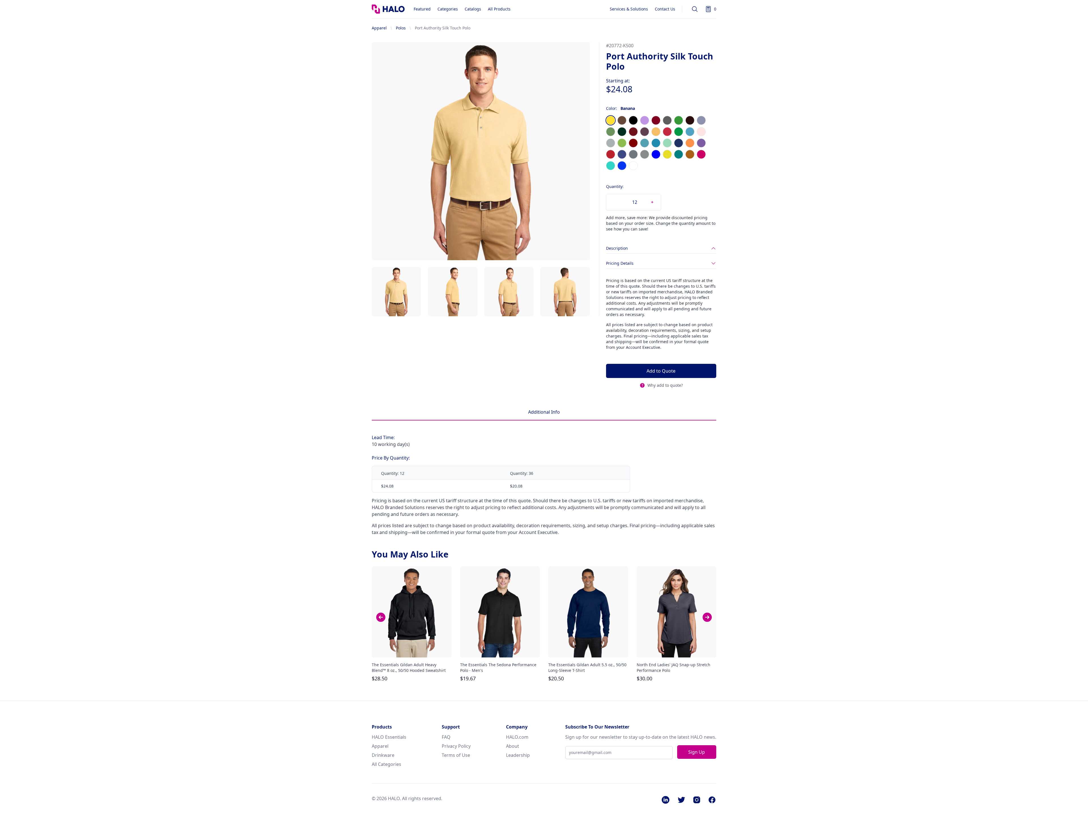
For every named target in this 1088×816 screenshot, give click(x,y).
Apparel (379, 28)
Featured (422, 9)
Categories (447, 9)
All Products (499, 9)
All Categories (386, 764)
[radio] (610, 120)
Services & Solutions (629, 9)
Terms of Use (456, 755)
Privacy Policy (456, 746)
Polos (401, 28)
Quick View (412, 648)
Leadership (518, 755)
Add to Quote (661, 371)
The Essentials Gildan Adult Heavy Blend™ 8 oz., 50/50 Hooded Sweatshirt (409, 667)
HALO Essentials (389, 737)
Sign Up (696, 752)
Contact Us (665, 9)
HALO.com (517, 737)
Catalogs (473, 9)
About (512, 746)
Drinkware (383, 755)
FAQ (446, 737)
